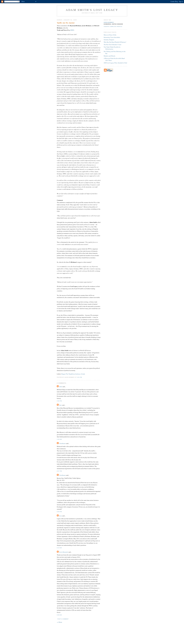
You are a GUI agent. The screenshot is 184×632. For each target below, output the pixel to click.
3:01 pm (79, 377)
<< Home (59, 622)
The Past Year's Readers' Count (112, 44)
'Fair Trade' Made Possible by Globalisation (112, 48)
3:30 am (59, 439)
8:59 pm (59, 511)
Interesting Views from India (112, 37)
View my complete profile (113, 26)
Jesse (60, 516)
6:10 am (59, 547)
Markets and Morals (109, 56)
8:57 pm (59, 471)
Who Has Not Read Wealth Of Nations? (115, 42)
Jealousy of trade (80, 374)
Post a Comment (63, 619)
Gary (60, 405)
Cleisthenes (62, 443)
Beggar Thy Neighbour (68, 374)
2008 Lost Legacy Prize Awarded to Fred (115, 63)
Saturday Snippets (109, 40)
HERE (72, 30)
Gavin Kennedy (63, 552)
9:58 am (59, 615)
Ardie (60, 387)
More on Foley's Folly (110, 35)
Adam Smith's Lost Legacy (92, 10)
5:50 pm (59, 401)
